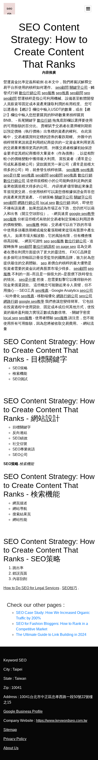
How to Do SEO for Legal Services (31, 588)
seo (87, 93)
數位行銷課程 (44, 247)
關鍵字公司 (79, 87)
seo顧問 (62, 87)
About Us (10, 748)
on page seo (66, 247)
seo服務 (48, 93)
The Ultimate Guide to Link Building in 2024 (51, 635)
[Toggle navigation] (88, 8)
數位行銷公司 (30, 93)
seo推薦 (62, 93)
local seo (47, 203)
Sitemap (10, 730)
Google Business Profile (23, 711)
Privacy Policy (14, 739)
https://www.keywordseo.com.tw (61, 721)
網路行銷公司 (28, 203)
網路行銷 (10, 301)
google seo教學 (82, 214)
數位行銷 (44, 120)
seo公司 (86, 290)
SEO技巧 (69, 588)
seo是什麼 (11, 175)
